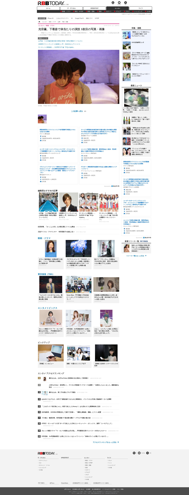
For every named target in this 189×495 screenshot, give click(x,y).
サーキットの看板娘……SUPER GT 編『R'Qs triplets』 (56, 47)
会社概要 (88, 489)
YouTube (119, 4)
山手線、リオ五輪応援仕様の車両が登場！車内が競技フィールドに (60, 41)
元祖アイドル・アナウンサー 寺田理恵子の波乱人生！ (62, 232)
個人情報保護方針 (96, 489)
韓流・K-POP (79, 11)
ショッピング (138, 11)
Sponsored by (107, 186)
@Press (52, 483)
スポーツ (108, 11)
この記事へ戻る (78, 111)
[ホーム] (39, 22)
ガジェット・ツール (44, 465)
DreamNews (64, 483)
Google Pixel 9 (79, 18)
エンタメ (117, 8)
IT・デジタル (71, 8)
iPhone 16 (50, 18)
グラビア (118, 11)
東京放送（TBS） (46, 274)
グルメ (110, 460)
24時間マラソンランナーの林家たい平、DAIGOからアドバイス (59, 44)
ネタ (40, 463)
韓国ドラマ (89, 18)
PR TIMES (41, 483)
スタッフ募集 (120, 489)
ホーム (48, 8)
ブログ (128, 11)
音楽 (100, 11)
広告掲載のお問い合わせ (78, 489)
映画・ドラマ (66, 11)
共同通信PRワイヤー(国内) (80, 483)
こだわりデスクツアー (62, 18)
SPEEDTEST (94, 8)
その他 (149, 11)
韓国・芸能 (91, 11)
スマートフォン (43, 460)
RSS (125, 4)
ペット (110, 463)
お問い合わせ (67, 489)
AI (72, 18)
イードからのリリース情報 (108, 489)
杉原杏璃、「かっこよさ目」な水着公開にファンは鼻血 (62, 227)
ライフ (141, 8)
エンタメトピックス (47, 308)
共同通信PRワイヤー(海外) (101, 483)
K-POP (97, 18)
